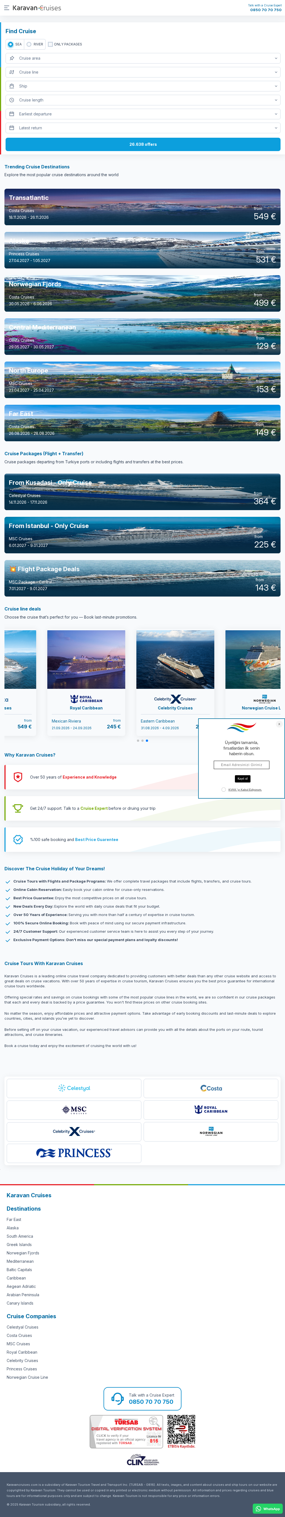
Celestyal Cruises (22, 1327)
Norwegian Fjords (23, 1253)
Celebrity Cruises (22, 1360)
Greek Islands (19, 1244)
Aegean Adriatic (21, 1286)
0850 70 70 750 (266, 10)
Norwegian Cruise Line (27, 1377)
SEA (18, 44)
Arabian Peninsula (23, 1294)
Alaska (13, 1227)
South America (20, 1236)
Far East (14, 1219)
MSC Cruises (18, 1343)
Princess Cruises (22, 1368)
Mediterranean (20, 1261)
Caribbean (16, 1278)
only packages (68, 44)
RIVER (38, 44)
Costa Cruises (19, 1335)
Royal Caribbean (22, 1352)
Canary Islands (20, 1303)
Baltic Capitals (19, 1269)
